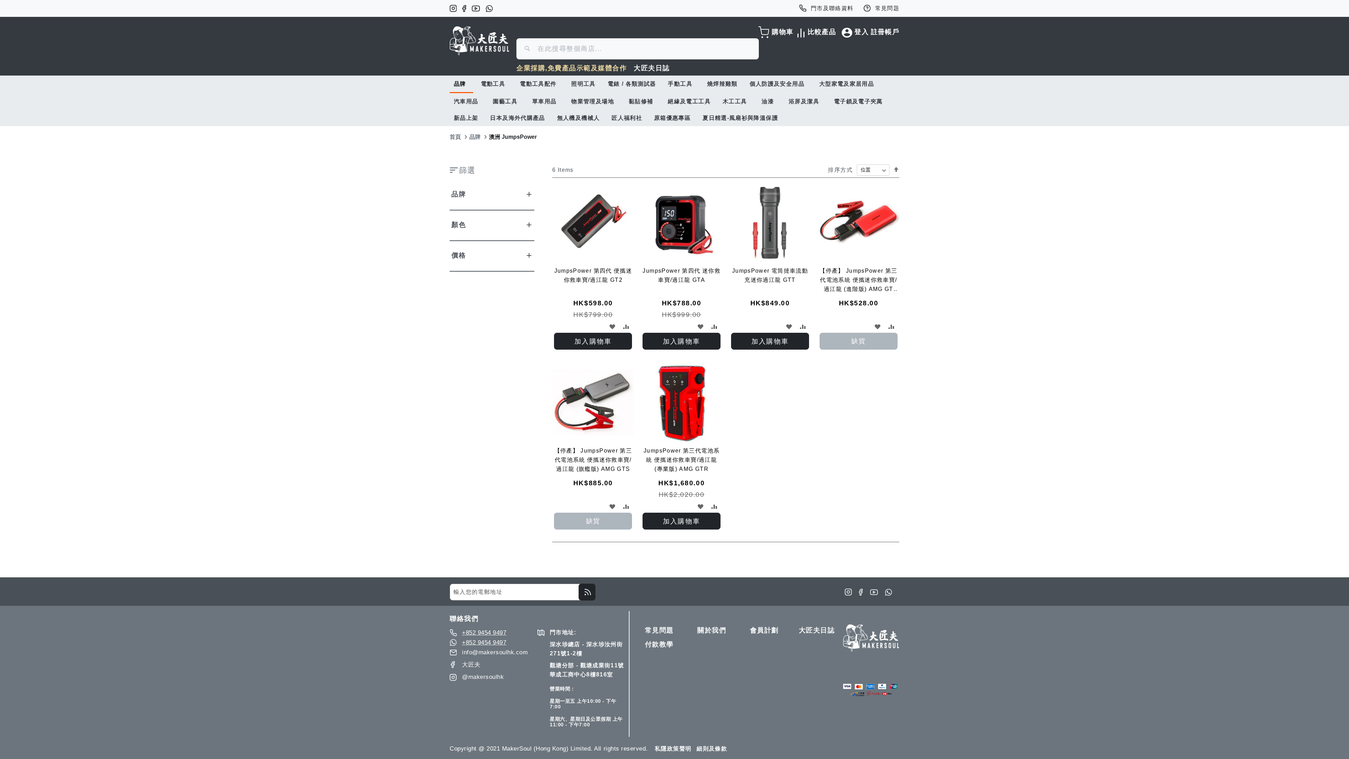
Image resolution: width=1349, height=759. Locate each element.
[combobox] (637, 48)
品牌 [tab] (458, 194)
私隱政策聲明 (673, 749)
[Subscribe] (587, 592)
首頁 (455, 137)
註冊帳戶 (885, 31)
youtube (476, 8)
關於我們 (711, 630)
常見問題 (887, 8)
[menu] (674, 101)
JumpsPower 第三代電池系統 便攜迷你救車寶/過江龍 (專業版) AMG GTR (681, 460)
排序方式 (840, 170)
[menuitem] (461, 84)
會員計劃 (764, 630)
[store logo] (479, 40)
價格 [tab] (458, 255)
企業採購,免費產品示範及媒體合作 (571, 68)
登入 (861, 31)
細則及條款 (712, 749)
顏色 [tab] (458, 224)
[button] (612, 326)
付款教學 (659, 644)
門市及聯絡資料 (832, 8)
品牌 (475, 137)
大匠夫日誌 (652, 68)
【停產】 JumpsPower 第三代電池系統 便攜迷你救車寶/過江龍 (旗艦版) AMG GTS (593, 460)
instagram (453, 8)
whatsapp (489, 8)
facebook (464, 8)
